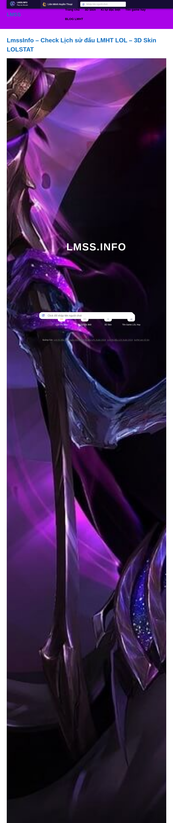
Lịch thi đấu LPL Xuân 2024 (93, 340)
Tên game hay (135, 9)
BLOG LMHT (74, 19)
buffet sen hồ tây (142, 340)
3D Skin (90, 9)
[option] (24, 4)
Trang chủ (72, 9)
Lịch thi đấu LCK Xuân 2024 (120, 340)
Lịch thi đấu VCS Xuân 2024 (66, 340)
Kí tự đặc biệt (110, 9)
